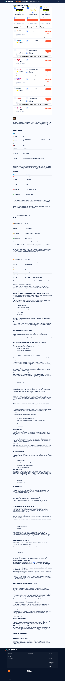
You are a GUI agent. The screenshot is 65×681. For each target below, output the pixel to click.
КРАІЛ (18, 568)
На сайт (48, 31)
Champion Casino (10, 658)
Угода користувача (52, 656)
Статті (42, 1)
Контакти (50, 655)
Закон (34, 562)
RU (58, 1)
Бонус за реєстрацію (19, 14)
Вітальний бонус (33, 98)
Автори (50, 666)
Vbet (29, 655)
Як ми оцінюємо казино (52, 664)
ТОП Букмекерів (30, 653)
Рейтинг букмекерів (25, 1)
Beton (9, 655)
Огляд (20, 21)
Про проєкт (50, 660)
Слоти (39, 1)
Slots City (9, 656)
